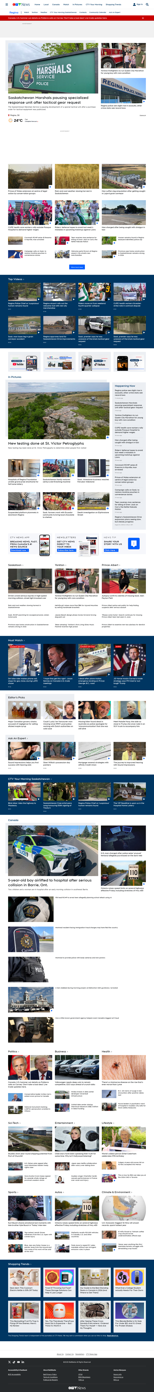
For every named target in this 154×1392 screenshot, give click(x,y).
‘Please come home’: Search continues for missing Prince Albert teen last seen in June (122, 616)
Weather (43, 12)
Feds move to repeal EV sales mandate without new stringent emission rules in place (83, 1247)
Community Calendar (97, 12)
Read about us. (112, 1336)
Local (46, 4)
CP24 (80, 1374)
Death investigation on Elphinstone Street (93, 513)
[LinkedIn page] (23, 1362)
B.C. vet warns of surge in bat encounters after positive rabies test (131, 1093)
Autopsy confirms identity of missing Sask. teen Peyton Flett (123, 597)
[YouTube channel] (18, 1362)
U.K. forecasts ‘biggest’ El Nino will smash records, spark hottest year (120, 1224)
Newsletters (79, 1354)
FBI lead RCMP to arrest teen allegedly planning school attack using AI (83, 897)
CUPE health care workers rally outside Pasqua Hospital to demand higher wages (29, 228)
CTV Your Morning (94, 4)
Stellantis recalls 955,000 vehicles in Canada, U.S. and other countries (84, 1234)
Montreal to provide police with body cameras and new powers (80, 958)
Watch (66, 4)
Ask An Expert (114, 12)
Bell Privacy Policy (50, 1374)
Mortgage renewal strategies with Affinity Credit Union (93, 763)
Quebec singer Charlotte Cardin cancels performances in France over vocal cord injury (84, 1178)
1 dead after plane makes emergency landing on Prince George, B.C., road (91, 681)
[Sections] (7, 4)
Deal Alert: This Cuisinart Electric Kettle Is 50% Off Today (24, 1289)
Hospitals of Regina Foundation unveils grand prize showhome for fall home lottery (23, 481)
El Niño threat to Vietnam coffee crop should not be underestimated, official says (131, 1234)
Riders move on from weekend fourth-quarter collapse (92, 304)
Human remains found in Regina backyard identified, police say (131, 238)
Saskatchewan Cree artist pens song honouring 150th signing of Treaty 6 (57, 805)
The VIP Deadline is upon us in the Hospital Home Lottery (129, 804)
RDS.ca (116, 1380)
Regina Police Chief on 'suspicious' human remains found (23, 304)
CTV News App (91, 1354)
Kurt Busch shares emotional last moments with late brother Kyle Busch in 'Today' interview (29, 1224)
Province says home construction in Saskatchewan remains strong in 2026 (131, 253)
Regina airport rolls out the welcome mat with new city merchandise (55, 305)
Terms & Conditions (50, 1377)
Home (37, 4)
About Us (60, 1354)
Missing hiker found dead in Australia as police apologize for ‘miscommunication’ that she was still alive (93, 725)
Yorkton (35, 12)
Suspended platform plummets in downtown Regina (23, 513)
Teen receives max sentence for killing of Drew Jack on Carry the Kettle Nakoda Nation (84, 240)
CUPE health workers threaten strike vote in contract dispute (127, 304)
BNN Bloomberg (84, 1377)
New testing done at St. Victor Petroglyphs (46, 443)
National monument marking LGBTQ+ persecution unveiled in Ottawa (37, 1109)
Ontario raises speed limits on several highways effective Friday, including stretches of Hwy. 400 (76, 1224)
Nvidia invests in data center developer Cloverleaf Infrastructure (82, 1094)
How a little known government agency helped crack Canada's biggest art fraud (87, 1018)
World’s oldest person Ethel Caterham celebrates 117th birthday (119, 1155)
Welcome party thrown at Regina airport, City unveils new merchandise (84, 253)
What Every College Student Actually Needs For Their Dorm (129, 1289)
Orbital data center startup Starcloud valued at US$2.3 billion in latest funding (84, 1107)
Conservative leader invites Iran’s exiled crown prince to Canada (37, 1095)
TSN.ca (81, 1380)
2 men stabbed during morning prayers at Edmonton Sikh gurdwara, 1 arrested (86, 988)
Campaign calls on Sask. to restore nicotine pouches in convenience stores (35, 253)
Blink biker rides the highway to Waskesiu (22, 804)
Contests (83, 12)
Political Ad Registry (50, 1380)
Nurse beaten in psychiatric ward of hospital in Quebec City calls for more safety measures (132, 1106)
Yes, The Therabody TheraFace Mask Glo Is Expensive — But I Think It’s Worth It (59, 1323)
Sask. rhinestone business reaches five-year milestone (93, 480)
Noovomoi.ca (118, 1377)
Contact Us (69, 1354)
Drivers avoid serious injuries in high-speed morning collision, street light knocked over (27, 597)
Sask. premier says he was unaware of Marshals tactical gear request (93, 339)
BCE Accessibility (14, 1374)
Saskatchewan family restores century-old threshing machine (56, 480)
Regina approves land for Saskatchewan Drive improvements (59, 338)
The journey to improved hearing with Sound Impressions (128, 763)
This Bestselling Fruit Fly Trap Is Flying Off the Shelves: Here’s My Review (24, 1323)
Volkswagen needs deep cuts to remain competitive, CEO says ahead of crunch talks (75, 1083)
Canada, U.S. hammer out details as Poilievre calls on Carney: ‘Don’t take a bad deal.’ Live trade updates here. (28, 1084)
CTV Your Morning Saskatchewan (63, 12)
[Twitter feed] (9, 1362)
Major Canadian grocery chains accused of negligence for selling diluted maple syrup (23, 724)
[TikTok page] (14, 1362)
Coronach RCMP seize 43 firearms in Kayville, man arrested (37, 238)
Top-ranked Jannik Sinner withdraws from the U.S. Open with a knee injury (38, 1234)
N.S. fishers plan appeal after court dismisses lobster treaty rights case (36, 1165)
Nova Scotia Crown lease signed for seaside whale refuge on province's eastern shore (37, 1178)
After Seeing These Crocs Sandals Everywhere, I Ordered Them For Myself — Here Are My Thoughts (94, 1324)
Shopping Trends (113, 4)
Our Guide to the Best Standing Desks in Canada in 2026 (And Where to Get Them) (94, 1290)
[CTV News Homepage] (21, 4)
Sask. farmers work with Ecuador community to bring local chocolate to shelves (58, 514)
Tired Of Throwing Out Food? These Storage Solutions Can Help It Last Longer (58, 1290)
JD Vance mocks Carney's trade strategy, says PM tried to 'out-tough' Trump (128, 681)
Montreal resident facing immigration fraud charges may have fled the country (86, 927)
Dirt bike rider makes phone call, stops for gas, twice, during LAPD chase (23, 681)
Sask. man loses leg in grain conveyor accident (20, 338)
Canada (56, 4)
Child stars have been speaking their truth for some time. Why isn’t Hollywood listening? (75, 1155)
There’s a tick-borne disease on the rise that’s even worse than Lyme (122, 1083)
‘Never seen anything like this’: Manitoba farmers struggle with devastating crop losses (130, 1246)
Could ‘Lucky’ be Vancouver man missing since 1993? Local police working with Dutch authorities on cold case (58, 725)
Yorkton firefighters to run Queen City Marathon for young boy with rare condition (76, 597)
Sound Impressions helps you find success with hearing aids (23, 763)
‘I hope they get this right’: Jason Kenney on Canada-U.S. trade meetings (57, 681)
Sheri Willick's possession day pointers (56, 763)
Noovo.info (118, 1374)
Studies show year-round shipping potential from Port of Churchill (30, 1155)
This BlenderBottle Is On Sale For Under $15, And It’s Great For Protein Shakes (128, 1323)
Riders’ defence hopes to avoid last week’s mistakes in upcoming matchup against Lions (75, 228)
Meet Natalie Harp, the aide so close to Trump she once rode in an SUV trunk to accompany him (129, 724)
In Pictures (77, 4)
